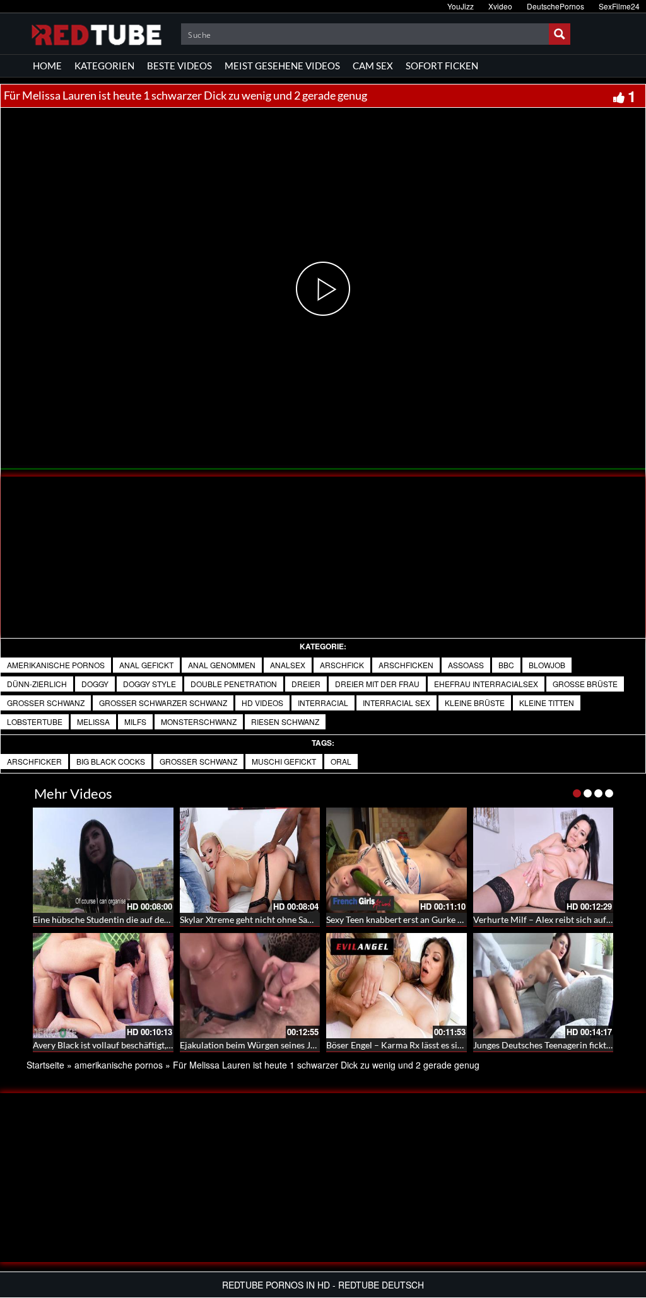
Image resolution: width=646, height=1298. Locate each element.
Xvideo (500, 6)
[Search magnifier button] (559, 34)
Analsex (287, 664)
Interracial (323, 702)
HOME (47, 65)
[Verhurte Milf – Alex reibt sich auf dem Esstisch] (543, 860)
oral (341, 761)
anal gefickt (146, 664)
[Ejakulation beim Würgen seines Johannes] (250, 985)
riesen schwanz (285, 721)
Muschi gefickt (284, 761)
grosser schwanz (46, 702)
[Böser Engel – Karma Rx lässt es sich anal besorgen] (396, 985)
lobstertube (34, 721)
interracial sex (396, 702)
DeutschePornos (555, 6)
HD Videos (262, 702)
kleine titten (546, 702)
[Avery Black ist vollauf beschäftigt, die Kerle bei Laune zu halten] (103, 985)
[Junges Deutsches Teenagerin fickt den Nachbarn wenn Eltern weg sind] (543, 985)
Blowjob (547, 664)
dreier (305, 683)
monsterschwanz (199, 721)
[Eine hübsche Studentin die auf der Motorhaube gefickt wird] (103, 860)
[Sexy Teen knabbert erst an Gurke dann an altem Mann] (396, 860)
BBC (506, 664)
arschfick (342, 664)
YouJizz (460, 6)
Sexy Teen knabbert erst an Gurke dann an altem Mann (431, 919)
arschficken (406, 664)
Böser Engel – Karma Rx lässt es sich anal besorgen (424, 1045)
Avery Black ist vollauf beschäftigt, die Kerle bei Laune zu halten (156, 1045)
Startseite (45, 1064)
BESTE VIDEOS (179, 65)
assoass (466, 664)
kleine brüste (475, 702)
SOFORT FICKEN (442, 65)
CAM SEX (373, 65)
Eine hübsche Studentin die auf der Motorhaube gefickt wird (150, 919)
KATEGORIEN (104, 65)
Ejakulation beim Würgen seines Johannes (261, 1045)
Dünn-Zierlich (37, 683)
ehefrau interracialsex (486, 683)
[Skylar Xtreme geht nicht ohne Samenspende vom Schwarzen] (250, 860)
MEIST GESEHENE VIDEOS (282, 65)
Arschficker (34, 761)
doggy (95, 683)
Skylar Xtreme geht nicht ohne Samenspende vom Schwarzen (297, 919)
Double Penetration (234, 683)
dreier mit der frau (377, 683)
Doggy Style (149, 683)
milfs (135, 721)
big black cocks (110, 761)
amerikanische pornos (56, 664)
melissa (93, 721)
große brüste (585, 683)
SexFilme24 (619, 6)
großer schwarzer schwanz (163, 702)
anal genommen (221, 664)
